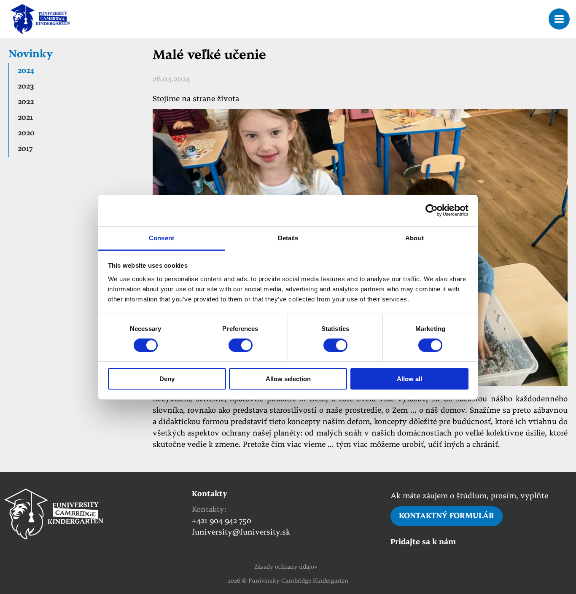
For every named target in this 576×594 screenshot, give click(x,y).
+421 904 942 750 (221, 521)
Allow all (409, 378)
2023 (26, 87)
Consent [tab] (161, 237)
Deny (167, 378)
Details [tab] (288, 237)
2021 (25, 118)
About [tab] (414, 237)
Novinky (30, 54)
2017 (25, 149)
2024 (26, 71)
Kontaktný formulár (446, 516)
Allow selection (288, 378)
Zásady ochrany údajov (286, 567)
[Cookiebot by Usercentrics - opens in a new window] (431, 210)
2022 (26, 102)
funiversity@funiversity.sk (241, 533)
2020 (26, 133)
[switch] (241, 345)
